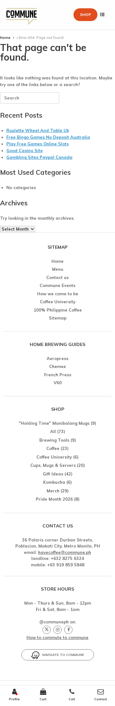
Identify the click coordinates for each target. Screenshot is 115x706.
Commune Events (57, 285)
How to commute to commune (57, 637)
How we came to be (57, 293)
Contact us (57, 277)
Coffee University (57, 301)
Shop (85, 14)
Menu (57, 269)
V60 (58, 382)
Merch (53, 490)
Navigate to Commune (61, 655)
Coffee (52, 448)
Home (5, 37)
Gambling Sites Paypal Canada (39, 157)
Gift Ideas (53, 473)
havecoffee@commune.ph (64, 552)
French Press (57, 374)
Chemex (57, 366)
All (53, 431)
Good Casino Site (24, 150)
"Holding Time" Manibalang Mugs (54, 423)
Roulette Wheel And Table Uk (37, 130)
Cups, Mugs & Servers (53, 465)
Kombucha (54, 482)
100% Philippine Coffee (58, 310)
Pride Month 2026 (54, 499)
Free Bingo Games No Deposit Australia (48, 137)
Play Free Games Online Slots (37, 143)
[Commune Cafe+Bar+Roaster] (21, 15)
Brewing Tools (54, 440)
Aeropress (57, 358)
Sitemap (57, 317)
